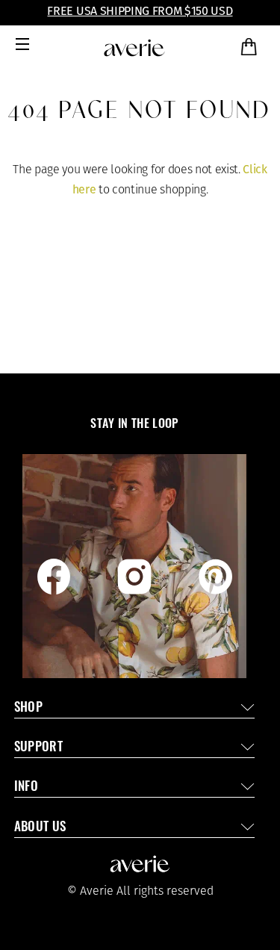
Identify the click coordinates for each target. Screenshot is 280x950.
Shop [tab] (28, 708)
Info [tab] (26, 787)
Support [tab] (38, 748)
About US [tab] (40, 828)
